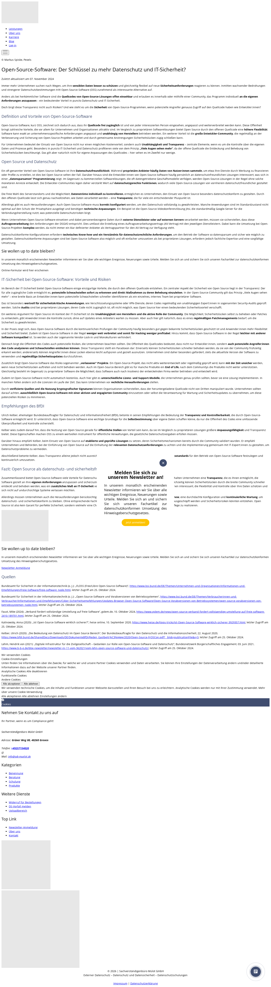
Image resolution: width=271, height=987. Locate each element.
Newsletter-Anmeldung (23, 827)
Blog (11, 41)
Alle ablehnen (31, 683)
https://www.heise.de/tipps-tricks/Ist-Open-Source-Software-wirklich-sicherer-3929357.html (188, 622)
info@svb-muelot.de (19, 756)
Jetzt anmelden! (135, 522)
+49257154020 (20, 748)
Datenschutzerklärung (144, 983)
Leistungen (15, 29)
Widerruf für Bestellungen (25, 802)
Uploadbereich (18, 810)
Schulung (14, 781)
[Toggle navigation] (5, 52)
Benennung (16, 773)
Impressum (120, 983)
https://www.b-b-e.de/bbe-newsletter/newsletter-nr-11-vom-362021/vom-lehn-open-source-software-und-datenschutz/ (75, 648)
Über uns (14, 33)
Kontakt (13, 835)
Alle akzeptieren (11, 683)
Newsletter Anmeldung (15, 568)
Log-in (12, 45)
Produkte (14, 785)
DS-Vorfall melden (20, 806)
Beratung (14, 777)
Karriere (14, 37)
